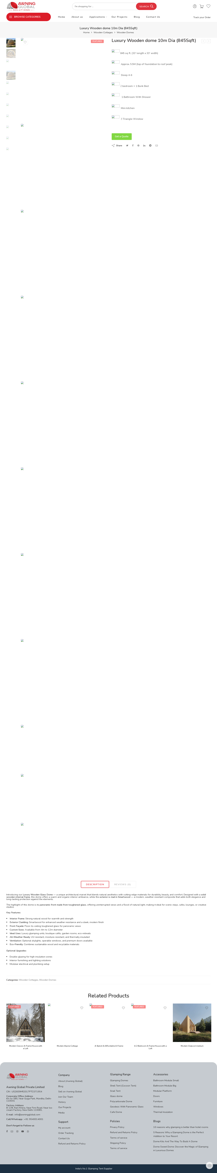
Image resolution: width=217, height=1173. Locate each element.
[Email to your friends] (157, 145)
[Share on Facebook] (132, 145)
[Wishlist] (25, 42)
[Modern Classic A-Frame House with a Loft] (25, 1023)
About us (77, 16)
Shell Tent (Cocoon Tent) (123, 1085)
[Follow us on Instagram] (17, 1131)
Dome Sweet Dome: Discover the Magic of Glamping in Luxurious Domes (180, 1148)
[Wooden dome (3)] (11, 42)
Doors (156, 1096)
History (62, 1102)
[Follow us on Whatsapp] (28, 1131)
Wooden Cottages (103, 32)
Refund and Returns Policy (71, 1143)
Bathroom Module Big (164, 1085)
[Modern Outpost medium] (192, 1023)
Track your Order (202, 17)
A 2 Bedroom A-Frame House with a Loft (150, 1047)
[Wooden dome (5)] (63, 509)
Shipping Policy (118, 1143)
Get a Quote (122, 136)
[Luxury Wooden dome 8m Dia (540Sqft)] (209, 41)
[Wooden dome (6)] (63, 595)
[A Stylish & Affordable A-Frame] (109, 1023)
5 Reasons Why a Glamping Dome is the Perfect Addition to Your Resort (178, 1134)
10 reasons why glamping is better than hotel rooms (180, 1127)
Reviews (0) (122, 884)
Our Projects (119, 16)
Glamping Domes (119, 1080)
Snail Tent (115, 1090)
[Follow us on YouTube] (22, 1131)
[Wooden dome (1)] (63, 166)
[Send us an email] (12, 1131)
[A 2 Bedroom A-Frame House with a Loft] (150, 1023)
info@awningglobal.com (27, 1114)
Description (95, 884)
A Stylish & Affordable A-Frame (109, 1046)
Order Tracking (66, 1133)
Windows (158, 1106)
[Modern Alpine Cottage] (67, 1023)
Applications (97, 16)
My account (64, 1127)
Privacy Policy (117, 1127)
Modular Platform (162, 1090)
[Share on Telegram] (150, 145)
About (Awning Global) (70, 1081)
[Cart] (201, 6)
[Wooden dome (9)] (63, 797)
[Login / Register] (195, 6)
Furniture (158, 1101)
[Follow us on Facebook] (7, 1131)
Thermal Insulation (163, 1112)
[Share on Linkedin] (144, 145)
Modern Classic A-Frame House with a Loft (25, 1047)
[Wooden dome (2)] (63, 252)
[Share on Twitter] (127, 145)
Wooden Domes (125, 32)
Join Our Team (65, 1096)
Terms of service (118, 1137)
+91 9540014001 (33, 1119)
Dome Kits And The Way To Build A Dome (175, 1141)
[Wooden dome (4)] (63, 424)
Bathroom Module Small (166, 1080)
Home (61, 16)
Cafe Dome (116, 1112)
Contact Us (153, 16)
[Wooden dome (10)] (63, 846)
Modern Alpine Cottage (67, 1046)
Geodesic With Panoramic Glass (126, 1106)
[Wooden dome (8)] (63, 748)
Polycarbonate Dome (121, 1101)
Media (61, 1112)
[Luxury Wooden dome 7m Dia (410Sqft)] (203, 41)
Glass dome (116, 1096)
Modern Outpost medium (192, 1046)
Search (144, 6)
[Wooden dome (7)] (63, 681)
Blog (137, 16)
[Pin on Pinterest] (138, 145)
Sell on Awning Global (70, 1091)
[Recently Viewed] (209, 1165)
